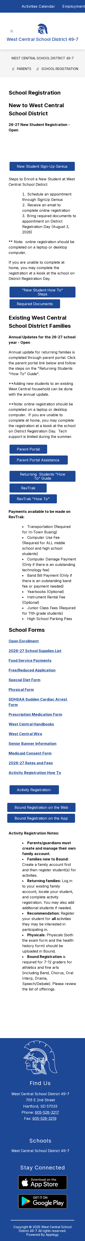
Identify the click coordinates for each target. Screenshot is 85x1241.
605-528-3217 (47, 1112)
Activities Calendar (38, 6)
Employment (73, 6)
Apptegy (52, 1234)
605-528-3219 (44, 1118)
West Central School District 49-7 (42, 58)
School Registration (59, 69)
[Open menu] (11, 31)
